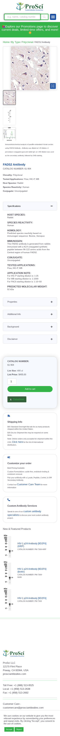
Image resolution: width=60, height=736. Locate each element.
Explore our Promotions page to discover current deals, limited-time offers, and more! (30, 28)
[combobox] (22, 17)
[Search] (44, 17)
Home (6, 42)
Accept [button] (9, 729)
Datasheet (18, 399)
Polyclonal (27, 42)
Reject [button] (19, 729)
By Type (15, 42)
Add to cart (30, 389)
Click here (17, 442)
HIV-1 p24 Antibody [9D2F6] (31, 598)
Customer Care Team (28, 484)
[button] (53, 17)
